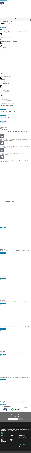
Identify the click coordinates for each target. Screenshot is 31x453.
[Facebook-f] (1, 3)
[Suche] (30, 20)
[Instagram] (3, 3)
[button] (15, 18)
